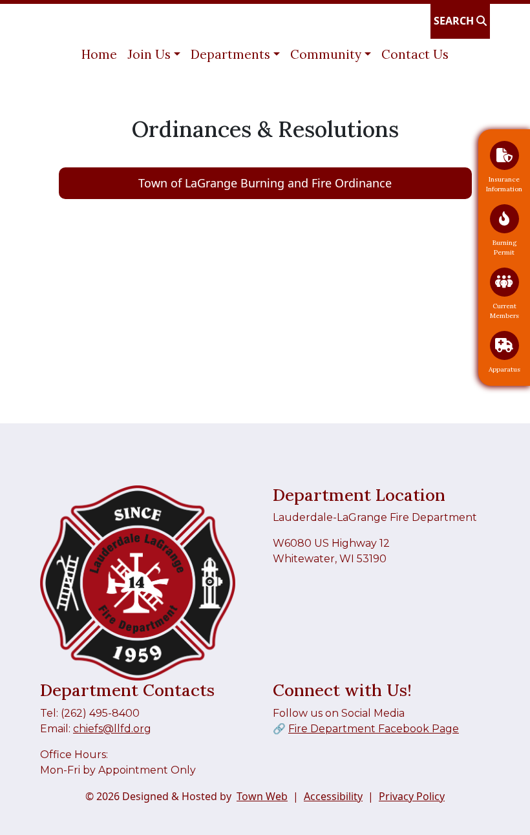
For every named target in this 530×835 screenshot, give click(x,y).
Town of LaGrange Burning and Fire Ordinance (265, 183)
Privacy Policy (412, 796)
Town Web (262, 796)
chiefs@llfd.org (112, 729)
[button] (154, 54)
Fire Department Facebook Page (373, 729)
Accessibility (333, 796)
